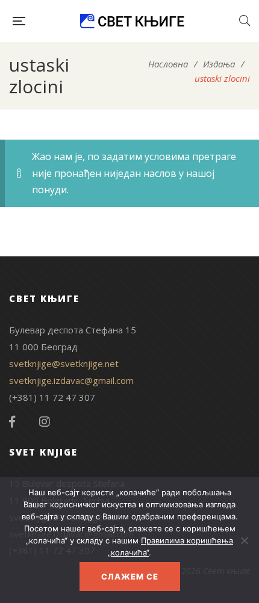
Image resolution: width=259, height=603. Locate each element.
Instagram (44, 422)
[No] (244, 540)
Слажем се (129, 576)
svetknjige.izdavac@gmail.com (71, 380)
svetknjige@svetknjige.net (64, 363)
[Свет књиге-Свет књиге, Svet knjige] (132, 21)
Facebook (12, 422)
